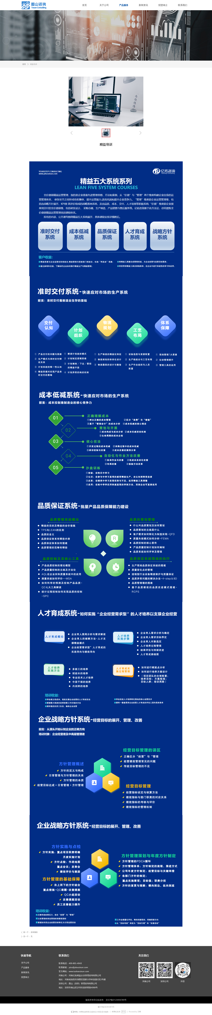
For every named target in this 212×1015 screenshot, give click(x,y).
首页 (24, 64)
